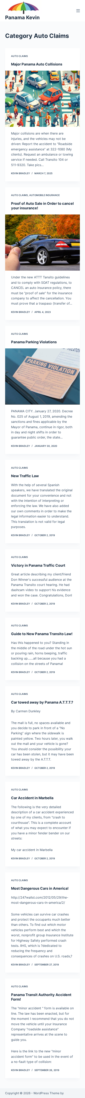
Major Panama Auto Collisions (36, 64)
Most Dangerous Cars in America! (40, 888)
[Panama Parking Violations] (42, 376)
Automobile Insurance (44, 195)
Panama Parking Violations (34, 342)
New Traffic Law (25, 476)
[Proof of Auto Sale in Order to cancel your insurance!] (42, 242)
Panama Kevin (22, 17)
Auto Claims (19, 56)
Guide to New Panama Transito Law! (42, 634)
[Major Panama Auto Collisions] (42, 99)
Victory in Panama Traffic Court (38, 565)
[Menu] (78, 10)
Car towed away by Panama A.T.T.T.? (42, 702)
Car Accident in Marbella (32, 798)
